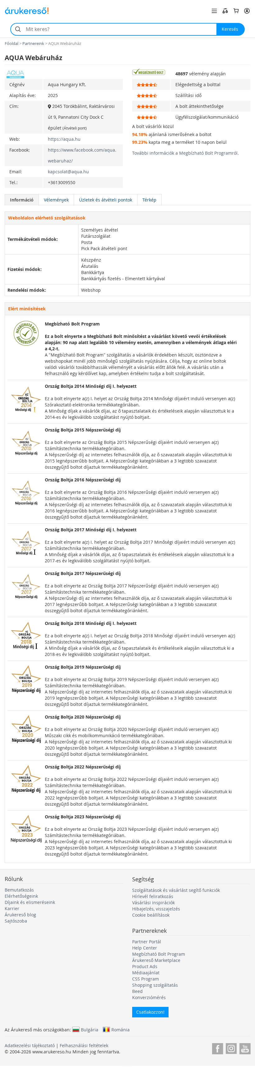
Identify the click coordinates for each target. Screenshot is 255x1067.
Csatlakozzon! (150, 1012)
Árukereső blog (20, 915)
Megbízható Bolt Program (158, 954)
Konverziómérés (149, 997)
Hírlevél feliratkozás (152, 896)
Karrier (12, 908)
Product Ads (144, 966)
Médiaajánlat (146, 973)
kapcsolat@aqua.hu (68, 172)
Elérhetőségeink (21, 896)
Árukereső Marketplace (156, 960)
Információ (22, 200)
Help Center (144, 948)
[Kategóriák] (214, 11)
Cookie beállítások (150, 915)
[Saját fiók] (247, 11)
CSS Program (145, 979)
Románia (120, 1029)
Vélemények (56, 200)
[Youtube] (244, 1047)
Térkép (149, 200)
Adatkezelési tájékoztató (30, 1045)
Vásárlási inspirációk (153, 902)
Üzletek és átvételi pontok (105, 200)
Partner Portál (146, 942)
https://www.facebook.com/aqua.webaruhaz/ (82, 155)
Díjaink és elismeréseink (30, 902)
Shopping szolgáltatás (155, 985)
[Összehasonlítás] (225, 11)
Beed (137, 991)
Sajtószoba (16, 921)
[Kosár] (236, 11)
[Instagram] (231, 1047)
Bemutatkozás (19, 890)
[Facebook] (217, 1047)
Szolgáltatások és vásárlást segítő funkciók (176, 890)
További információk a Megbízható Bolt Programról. (185, 153)
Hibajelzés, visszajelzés (156, 909)
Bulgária (89, 1029)
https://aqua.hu (64, 139)
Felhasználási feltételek (84, 1045)
